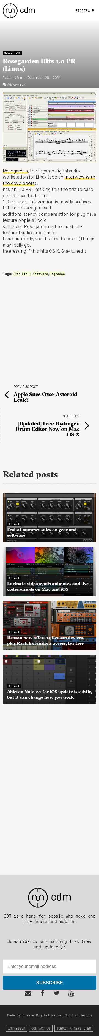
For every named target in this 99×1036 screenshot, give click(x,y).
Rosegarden (15, 171)
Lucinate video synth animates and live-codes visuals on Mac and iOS (48, 586)
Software (40, 273)
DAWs (16, 273)
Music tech (12, 53)
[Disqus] (49, 786)
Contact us (41, 1028)
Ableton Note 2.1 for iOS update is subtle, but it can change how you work (49, 694)
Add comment (16, 85)
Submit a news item (73, 1028)
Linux (26, 273)
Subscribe (49, 982)
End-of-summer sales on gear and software (42, 532)
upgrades (57, 273)
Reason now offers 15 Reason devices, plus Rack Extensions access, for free (45, 640)
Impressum (16, 1028)
